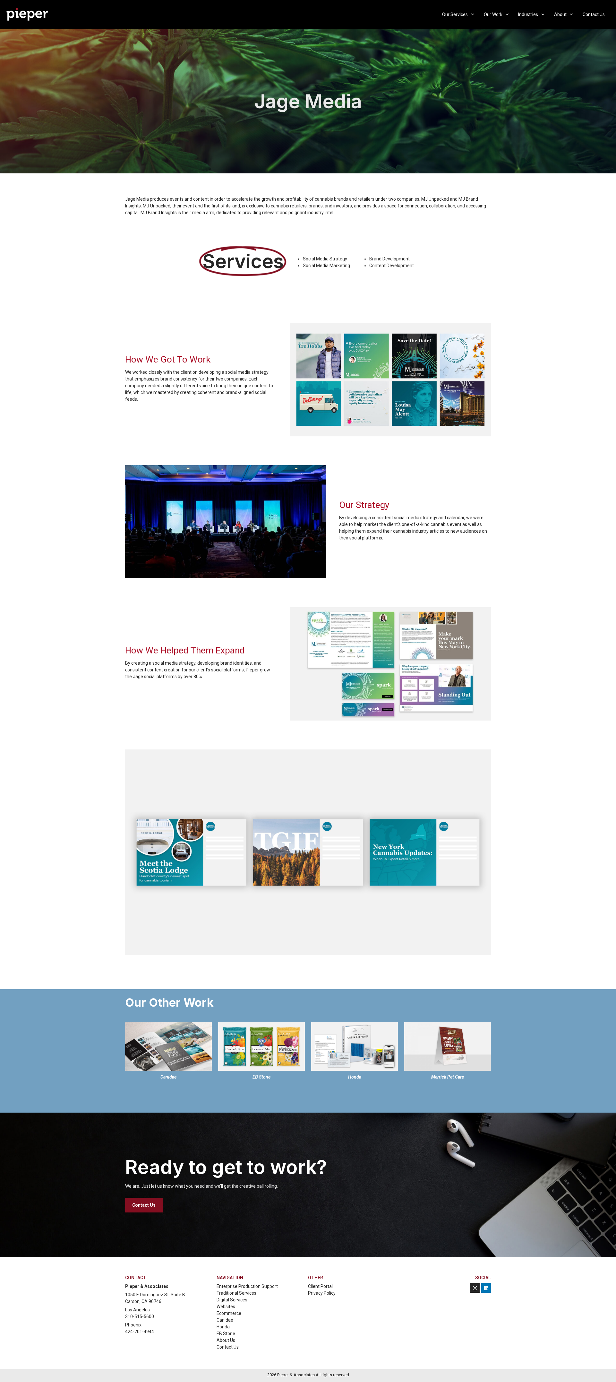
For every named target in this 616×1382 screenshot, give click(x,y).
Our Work (493, 14)
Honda (223, 1326)
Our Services (455, 14)
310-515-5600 (139, 1316)
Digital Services (232, 1299)
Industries (528, 14)
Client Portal (320, 1286)
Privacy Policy (322, 1293)
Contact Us (594, 14)
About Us (226, 1340)
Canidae (225, 1320)
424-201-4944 (139, 1331)
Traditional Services (236, 1293)
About (560, 14)
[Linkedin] (486, 1288)
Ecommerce (229, 1313)
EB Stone (226, 1333)
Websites (226, 1306)
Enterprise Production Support (247, 1286)
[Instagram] (475, 1288)
